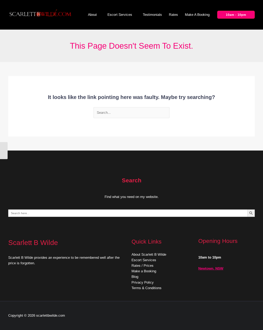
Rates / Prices (142, 266)
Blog (135, 277)
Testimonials (152, 15)
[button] (236, 15)
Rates (173, 15)
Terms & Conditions (146, 288)
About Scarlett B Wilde (149, 254)
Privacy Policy (143, 282)
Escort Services (119, 15)
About (92, 15)
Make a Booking (197, 15)
